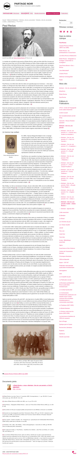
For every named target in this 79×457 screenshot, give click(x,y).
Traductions (64, 13)
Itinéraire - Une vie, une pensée (27, 20)
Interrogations (63, 270)
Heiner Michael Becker (19, 58)
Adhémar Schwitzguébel (66, 76)
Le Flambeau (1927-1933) (66, 305)
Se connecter (13, 453)
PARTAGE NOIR (23, 3)
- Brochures (11, 13)
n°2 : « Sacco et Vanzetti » (67, 139)
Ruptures (61, 330)
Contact (20, 453)
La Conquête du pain (65, 276)
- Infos (27, 13)
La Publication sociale (65, 280)
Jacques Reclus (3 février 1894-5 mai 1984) (16, 373)
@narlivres (62, 91)
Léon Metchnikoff (64, 70)
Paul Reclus (62, 42)
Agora (61, 245)
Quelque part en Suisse (65, 324)
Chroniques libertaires (65, 256)
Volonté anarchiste (64, 336)
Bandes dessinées (40, 13)
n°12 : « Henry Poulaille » (67, 178)
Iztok (60, 273)
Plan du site (5, 453)
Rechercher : (63, 20)
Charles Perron (63, 73)
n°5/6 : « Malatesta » (67, 157)
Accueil (4, 20)
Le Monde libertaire (64, 308)
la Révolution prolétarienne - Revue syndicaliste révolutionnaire (67, 284)
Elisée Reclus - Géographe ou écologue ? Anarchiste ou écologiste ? (67, 60)
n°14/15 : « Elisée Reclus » (68, 203)
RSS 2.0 (25, 453)
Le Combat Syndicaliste (65, 289)
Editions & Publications (53, 13)
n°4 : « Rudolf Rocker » (67, 151)
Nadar (61, 79)
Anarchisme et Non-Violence (67, 248)
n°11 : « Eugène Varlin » (67, 191)
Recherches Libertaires (65, 327)
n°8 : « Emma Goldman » (67, 171)
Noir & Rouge (63, 321)
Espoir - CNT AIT (64, 262)
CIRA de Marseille (64, 259)
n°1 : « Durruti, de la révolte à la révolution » (68, 132)
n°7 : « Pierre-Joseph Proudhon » (67, 164)
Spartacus (62, 333)
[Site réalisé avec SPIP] (74, 452)
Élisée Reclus (63, 94)
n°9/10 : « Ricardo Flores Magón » (68, 185)
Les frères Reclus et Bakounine (67, 55)
